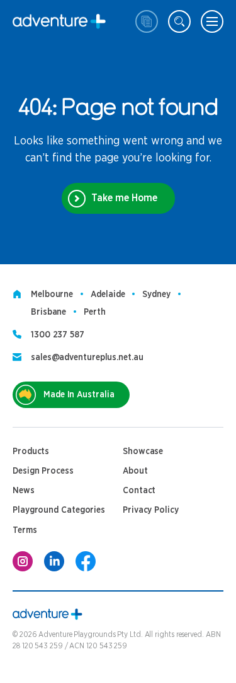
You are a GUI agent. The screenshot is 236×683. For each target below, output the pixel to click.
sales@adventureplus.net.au (87, 357)
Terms (25, 530)
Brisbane (48, 312)
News (24, 490)
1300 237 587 (57, 334)
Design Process (43, 471)
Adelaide (108, 294)
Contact (139, 490)
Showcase (143, 451)
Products (31, 451)
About (135, 471)
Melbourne (52, 294)
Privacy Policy (151, 510)
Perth (95, 312)
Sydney (156, 294)
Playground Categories (59, 510)
